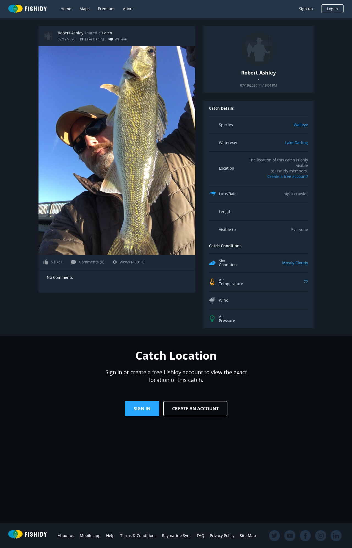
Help (110, 535)
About (128, 8)
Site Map (248, 535)
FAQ (200, 535)
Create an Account (195, 409)
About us (66, 535)
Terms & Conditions (138, 535)
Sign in (142, 409)
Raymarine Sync (176, 535)
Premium (106, 8)
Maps (84, 8)
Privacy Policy (222, 535)
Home (66, 8)
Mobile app (90, 535)
